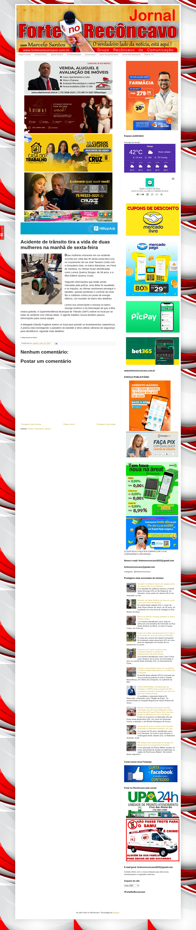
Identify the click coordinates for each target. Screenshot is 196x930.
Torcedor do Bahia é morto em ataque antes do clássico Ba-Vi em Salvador (156, 585)
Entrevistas (90, 54)
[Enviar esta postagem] (56, 343)
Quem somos (57, 54)
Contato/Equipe (74, 54)
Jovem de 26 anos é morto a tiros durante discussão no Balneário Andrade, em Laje (155, 727)
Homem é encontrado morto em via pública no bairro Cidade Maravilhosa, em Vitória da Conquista (156, 670)
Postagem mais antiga (106, 424)
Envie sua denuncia (131, 54)
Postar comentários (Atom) (39, 429)
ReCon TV (148, 54)
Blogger (116, 912)
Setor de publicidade (108, 54)
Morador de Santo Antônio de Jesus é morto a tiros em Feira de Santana (156, 601)
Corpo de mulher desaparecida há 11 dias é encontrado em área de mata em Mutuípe (156, 634)
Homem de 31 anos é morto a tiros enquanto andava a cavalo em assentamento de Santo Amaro (152, 651)
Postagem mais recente (31, 424)
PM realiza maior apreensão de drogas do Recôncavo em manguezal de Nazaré (155, 744)
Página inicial (24, 54)
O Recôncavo (41, 54)
